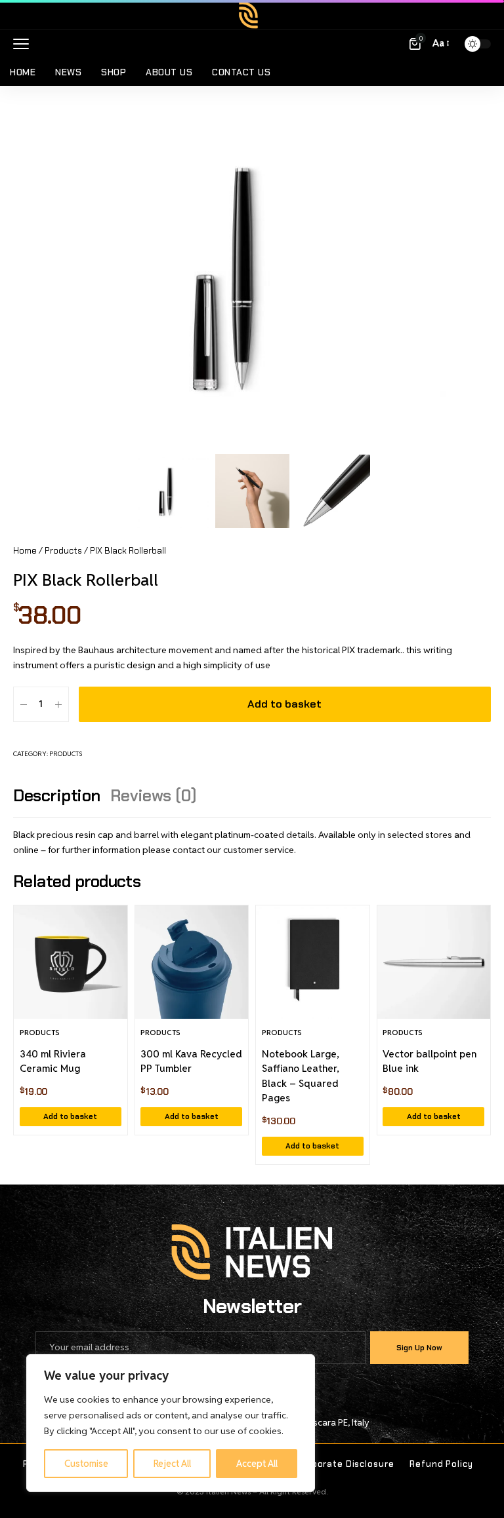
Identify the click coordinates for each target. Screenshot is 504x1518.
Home (25, 550)
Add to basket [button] (70, 1116)
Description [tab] (56, 795)
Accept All (257, 1464)
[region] (170, 1423)
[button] (24, 44)
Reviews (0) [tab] (153, 795)
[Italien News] (252, 15)
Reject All (172, 1464)
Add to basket (284, 704)
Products (63, 550)
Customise (86, 1464)
